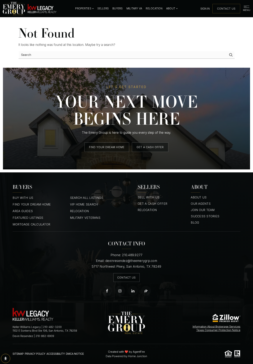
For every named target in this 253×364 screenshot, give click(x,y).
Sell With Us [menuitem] (149, 197)
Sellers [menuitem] (103, 8)
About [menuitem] (171, 8)
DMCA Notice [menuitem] (75, 353)
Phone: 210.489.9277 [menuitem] (127, 255)
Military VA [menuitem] (134, 8)
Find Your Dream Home (106, 147)
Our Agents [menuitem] (201, 203)
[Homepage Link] (29, 8)
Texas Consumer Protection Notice (218, 330)
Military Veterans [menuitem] (85, 218)
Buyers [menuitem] (117, 8)
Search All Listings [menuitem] (86, 198)
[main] (126, 42)
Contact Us (226, 8)
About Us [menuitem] (199, 197)
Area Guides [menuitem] (23, 211)
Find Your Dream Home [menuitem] (32, 204)
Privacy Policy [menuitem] (35, 353)
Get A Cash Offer (150, 147)
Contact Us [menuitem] (126, 277)
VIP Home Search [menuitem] (84, 204)
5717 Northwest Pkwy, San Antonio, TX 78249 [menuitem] (126, 266)
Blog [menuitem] (195, 222)
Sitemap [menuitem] (18, 353)
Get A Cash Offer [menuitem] (152, 203)
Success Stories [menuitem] (205, 216)
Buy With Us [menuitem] (23, 198)
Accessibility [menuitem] (55, 353)
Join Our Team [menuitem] (202, 210)
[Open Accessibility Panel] (5, 358)
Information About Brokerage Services (216, 326)
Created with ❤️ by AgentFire (126, 351)
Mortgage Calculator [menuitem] (31, 224)
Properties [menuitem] (83, 8)
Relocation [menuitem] (154, 8)
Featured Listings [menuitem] (28, 218)
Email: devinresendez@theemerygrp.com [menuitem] (126, 261)
